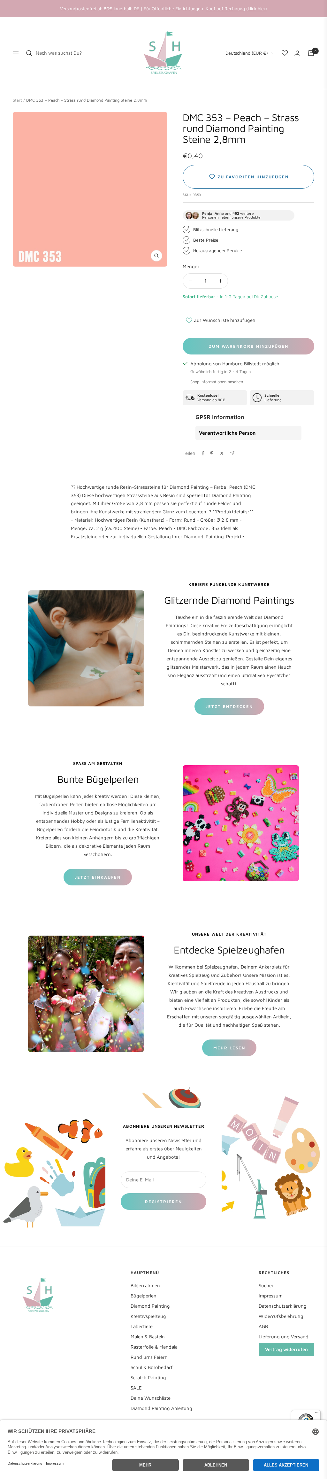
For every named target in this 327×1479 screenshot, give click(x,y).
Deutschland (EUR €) (246, 53)
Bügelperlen (143, 1295)
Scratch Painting (148, 1377)
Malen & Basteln (148, 1336)
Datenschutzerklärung (283, 1306)
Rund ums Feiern (149, 1357)
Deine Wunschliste (151, 1398)
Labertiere (142, 1326)
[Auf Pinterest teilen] (211, 453)
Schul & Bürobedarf (152, 1367)
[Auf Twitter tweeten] (221, 453)
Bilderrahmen (145, 1285)
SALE (136, 1387)
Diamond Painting (150, 1306)
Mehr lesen (229, 1047)
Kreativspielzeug (148, 1316)
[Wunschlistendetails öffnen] (284, 53)
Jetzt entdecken (229, 706)
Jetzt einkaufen (98, 877)
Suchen (267, 1285)
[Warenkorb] (311, 53)
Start (17, 100)
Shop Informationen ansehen (216, 381)
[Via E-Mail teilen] (232, 453)
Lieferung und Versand (283, 1336)
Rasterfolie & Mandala (154, 1347)
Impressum (271, 1295)
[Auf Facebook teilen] (203, 453)
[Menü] (317, 1414)
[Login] (297, 53)
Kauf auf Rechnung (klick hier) (236, 8)
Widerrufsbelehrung (281, 1316)
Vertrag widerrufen (286, 1349)
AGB (263, 1326)
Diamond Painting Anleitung (161, 1408)
